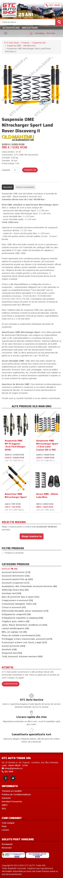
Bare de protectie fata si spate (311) (20, 597)
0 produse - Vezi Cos (44, 33)
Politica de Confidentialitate (16, 794)
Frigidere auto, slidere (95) (15, 621)
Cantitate (6, 170)
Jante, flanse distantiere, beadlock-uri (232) (24, 625)
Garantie (6, 798)
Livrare (5, 830)
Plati (4, 826)
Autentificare (11, 28)
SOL (4, 808)
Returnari (7, 848)
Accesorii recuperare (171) (15, 583)
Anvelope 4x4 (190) (11, 593)
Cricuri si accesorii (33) (14, 607)
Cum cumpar (8, 823)
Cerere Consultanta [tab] (25, 187)
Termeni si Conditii (12, 791)
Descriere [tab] (7, 187)
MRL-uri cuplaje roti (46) (14, 632)
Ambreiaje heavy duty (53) (15, 590)
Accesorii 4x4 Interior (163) (16, 576)
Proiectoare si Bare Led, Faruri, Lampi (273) (24, 642)
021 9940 (54, 5)
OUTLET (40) (9, 569)
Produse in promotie (14, 553)
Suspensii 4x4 (39, 43)
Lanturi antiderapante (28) (15, 628)
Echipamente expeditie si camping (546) (22, 618)
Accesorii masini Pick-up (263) (17, 579)
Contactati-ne (11, 684)
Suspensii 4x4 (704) (12, 653)
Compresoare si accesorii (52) (17, 600)
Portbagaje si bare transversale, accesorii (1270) (27, 639)
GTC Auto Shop (11, 43)
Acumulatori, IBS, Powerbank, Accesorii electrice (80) (29, 586)
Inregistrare (30, 28)
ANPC (5, 805)
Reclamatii (7, 844)
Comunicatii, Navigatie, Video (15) (19, 604)
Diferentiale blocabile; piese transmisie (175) (25, 611)
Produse (25, 43)
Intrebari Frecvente (12, 801)
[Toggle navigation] (6, 33)
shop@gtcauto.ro (13, 768)
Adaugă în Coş (30, 170)
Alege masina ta (32, 536)
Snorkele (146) (9, 649)
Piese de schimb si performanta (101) (21, 635)
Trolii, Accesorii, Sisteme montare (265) (22, 656)
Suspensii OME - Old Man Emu (21, 45)
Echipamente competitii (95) (16, 614)
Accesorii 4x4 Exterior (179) (16, 572)
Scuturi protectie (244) (13, 646)
